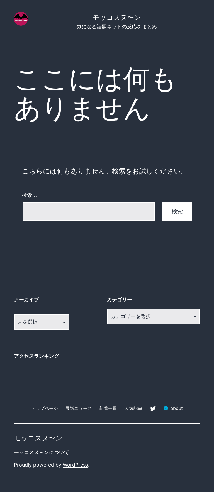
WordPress (75, 465)
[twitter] (153, 408)
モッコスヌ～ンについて (41, 452)
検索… (29, 195)
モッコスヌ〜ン (117, 17)
